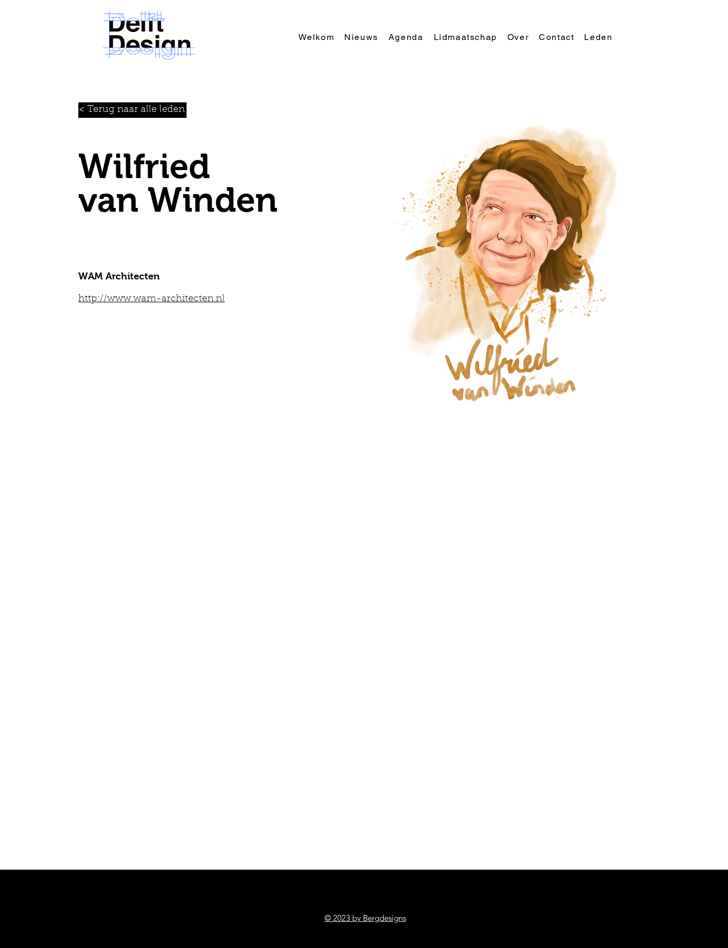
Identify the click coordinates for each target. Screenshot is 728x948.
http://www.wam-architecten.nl (151, 299)
